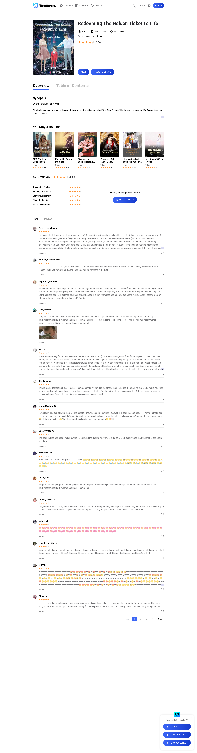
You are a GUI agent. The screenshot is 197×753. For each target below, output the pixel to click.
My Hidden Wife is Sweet (154, 160)
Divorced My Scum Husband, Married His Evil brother (86, 160)
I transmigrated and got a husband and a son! (132, 160)
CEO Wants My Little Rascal (40, 160)
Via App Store (178, 735)
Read (83, 72)
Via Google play (179, 743)
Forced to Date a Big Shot (63, 160)
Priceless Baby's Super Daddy (108, 160)
